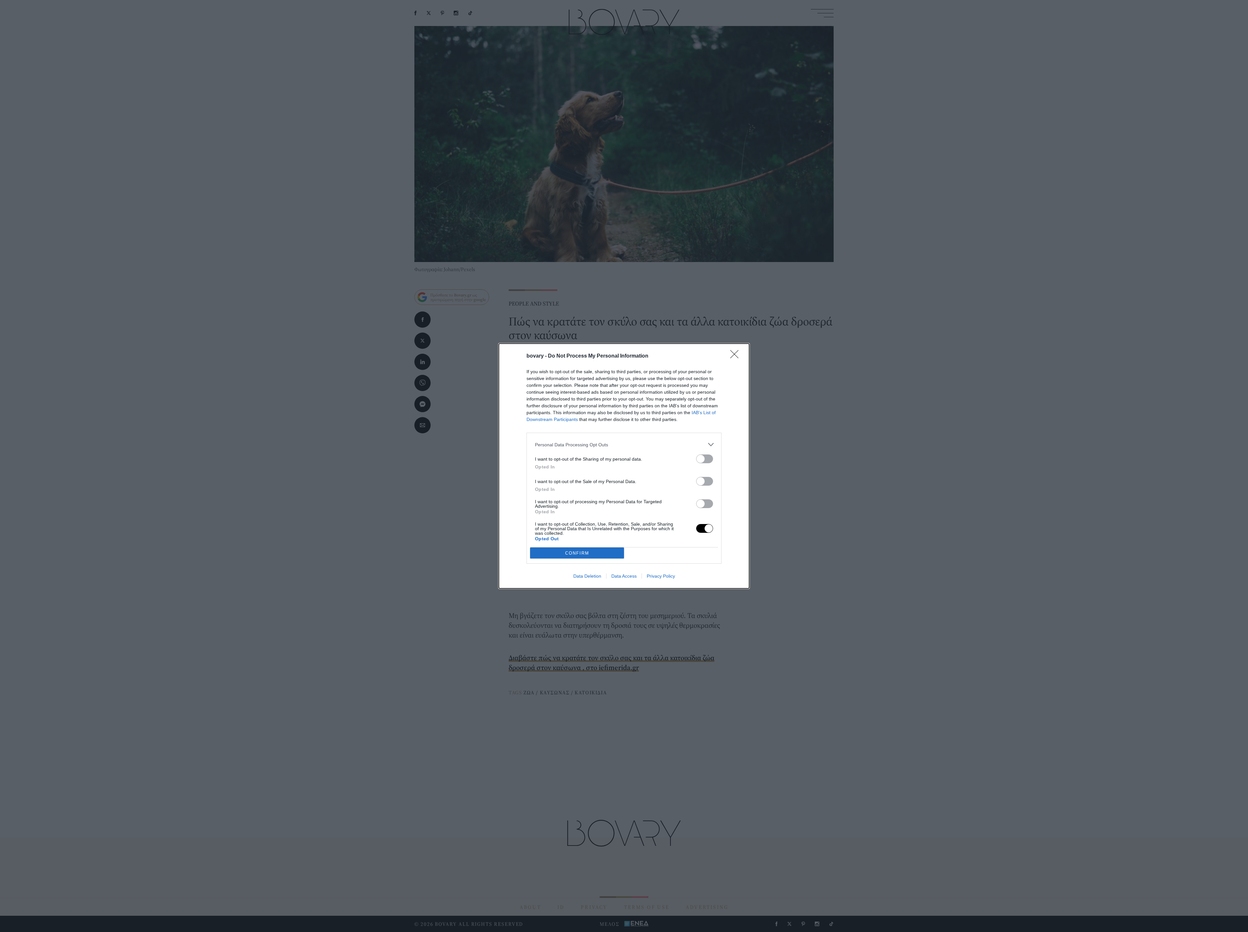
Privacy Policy (661, 576)
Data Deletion (587, 576)
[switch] (704, 458)
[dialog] (624, 466)
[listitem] (624, 444)
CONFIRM (577, 553)
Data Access (624, 576)
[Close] (736, 356)
